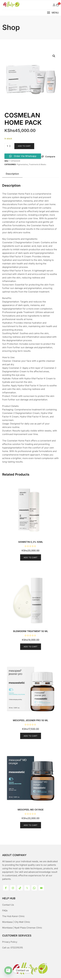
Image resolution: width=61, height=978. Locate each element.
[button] (53, 12)
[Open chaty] (8, 970)
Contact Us (8, 904)
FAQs (5, 910)
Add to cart (24, 146)
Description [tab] (12, 173)
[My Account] (54, 5)
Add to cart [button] (30, 557)
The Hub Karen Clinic (13, 916)
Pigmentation (22, 164)
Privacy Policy (9, 941)
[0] (57, 5)
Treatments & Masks (37, 164)
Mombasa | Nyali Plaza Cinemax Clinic (22, 927)
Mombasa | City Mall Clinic (16, 922)
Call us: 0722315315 (12, 947)
